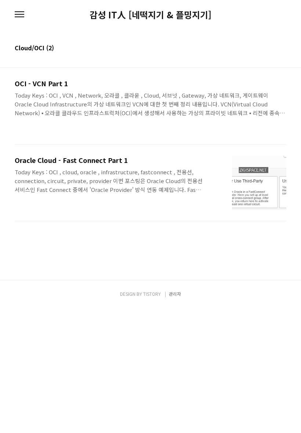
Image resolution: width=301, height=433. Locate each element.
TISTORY (152, 294)
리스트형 (282, 48)
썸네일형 (271, 48)
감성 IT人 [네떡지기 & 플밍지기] (150, 14)
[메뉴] (19, 14)
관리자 (175, 294)
